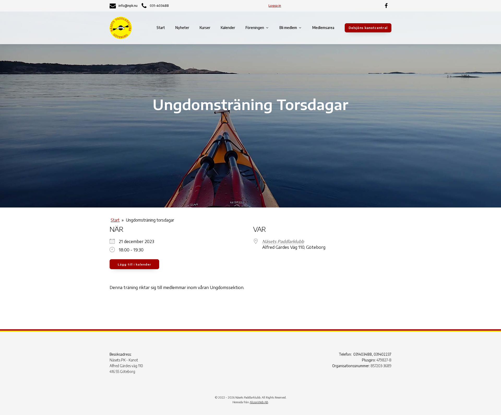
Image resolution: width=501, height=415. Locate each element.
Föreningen (255, 27)
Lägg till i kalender (134, 264)
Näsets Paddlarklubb (283, 241)
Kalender (228, 27)
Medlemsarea (323, 27)
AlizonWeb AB (259, 402)
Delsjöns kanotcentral (368, 28)
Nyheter (182, 27)
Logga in (275, 6)
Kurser (205, 27)
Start (161, 27)
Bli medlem (288, 27)
